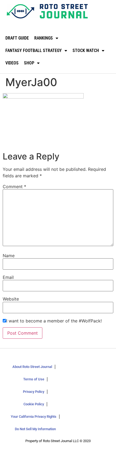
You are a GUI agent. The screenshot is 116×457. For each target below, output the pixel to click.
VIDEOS (12, 63)
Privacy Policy (33, 392)
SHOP (29, 63)
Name (9, 255)
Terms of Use (33, 379)
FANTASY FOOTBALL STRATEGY (33, 50)
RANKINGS (43, 38)
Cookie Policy (33, 404)
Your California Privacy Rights (33, 416)
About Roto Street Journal (32, 367)
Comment (14, 186)
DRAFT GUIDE (17, 38)
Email (8, 277)
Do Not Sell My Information (35, 429)
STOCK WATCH (86, 50)
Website (11, 299)
